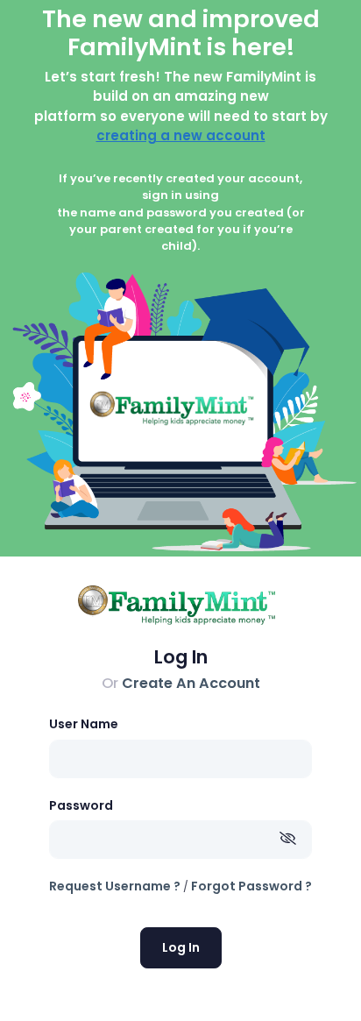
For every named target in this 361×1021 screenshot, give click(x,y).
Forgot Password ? (251, 886)
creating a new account (180, 135)
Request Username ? (114, 886)
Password (81, 805)
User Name (83, 724)
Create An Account (191, 683)
